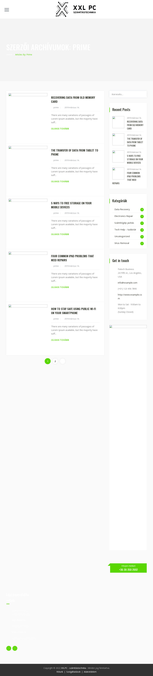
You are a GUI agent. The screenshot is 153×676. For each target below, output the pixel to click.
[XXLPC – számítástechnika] (76, 9)
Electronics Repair (123, 215)
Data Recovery (122, 209)
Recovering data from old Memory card (73, 99)
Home (9, 54)
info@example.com (127, 282)
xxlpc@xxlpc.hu (19, 620)
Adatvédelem (90, 671)
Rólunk (59, 671)
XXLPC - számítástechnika (74, 668)
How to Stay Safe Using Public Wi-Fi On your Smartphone (73, 311)
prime (56, 107)
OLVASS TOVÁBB (60, 128)
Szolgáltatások (73, 671)
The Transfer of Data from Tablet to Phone (74, 152)
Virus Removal (121, 242)
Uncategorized (122, 236)
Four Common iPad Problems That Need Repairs (72, 258)
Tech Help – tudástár (125, 229)
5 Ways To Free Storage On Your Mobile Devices (71, 205)
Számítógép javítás (124, 222)
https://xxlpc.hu (19, 632)
